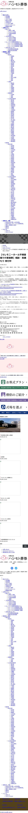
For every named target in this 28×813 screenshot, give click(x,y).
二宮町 (12, 122)
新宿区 (12, 158)
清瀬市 (12, 185)
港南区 (12, 64)
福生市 (12, 212)
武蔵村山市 (13, 219)
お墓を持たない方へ (10, 47)
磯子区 (12, 60)
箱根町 (12, 124)
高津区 (12, 87)
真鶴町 (12, 132)
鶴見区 (12, 71)
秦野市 (12, 125)
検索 (1, 543)
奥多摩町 (13, 183)
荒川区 (12, 147)
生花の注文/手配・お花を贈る (12, 222)
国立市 (12, 186)
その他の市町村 (12, 98)
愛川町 (12, 100)
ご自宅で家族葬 (12, 40)
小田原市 (13, 110)
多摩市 (12, 195)
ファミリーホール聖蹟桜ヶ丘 (6, 477)
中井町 (12, 121)
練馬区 (12, 171)
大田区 (12, 151)
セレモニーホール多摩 (5, 498)
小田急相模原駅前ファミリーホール (8, 539)
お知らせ (7, 230)
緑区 (12, 78)
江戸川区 (13, 149)
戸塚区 (12, 73)
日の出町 (13, 208)
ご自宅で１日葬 (12, 39)
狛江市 (12, 192)
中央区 (12, 94)
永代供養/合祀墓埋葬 (13, 49)
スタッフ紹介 (8, 19)
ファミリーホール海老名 (5, 518)
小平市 (12, 191)
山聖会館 (2, 456)
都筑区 (12, 70)
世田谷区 (13, 162)
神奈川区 (13, 61)
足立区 (12, 145)
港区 (12, 173)
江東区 (12, 154)
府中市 (12, 210)
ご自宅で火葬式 (12, 37)
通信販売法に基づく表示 (9, 552)
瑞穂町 (12, 215)
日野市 (12, 206)
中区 (12, 74)
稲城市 (12, 181)
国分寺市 (13, 189)
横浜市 (9, 54)
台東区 (12, 164)
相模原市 (10, 93)
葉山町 (12, 127)
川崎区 (12, 84)
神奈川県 (7, 53)
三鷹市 (12, 216)
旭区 (12, 57)
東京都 (7, 142)
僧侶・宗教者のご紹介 (10, 225)
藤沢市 (12, 129)
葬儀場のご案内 (6, 616)
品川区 (12, 155)
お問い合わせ (3, 11)
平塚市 (12, 128)
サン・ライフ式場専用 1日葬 (15, 43)
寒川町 (12, 117)
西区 (12, 76)
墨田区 (12, 161)
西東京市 (13, 198)
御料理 (7, 226)
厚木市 (12, 101)
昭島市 (12, 178)
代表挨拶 (7, 17)
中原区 (12, 90)
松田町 (12, 131)
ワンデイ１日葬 (12, 32)
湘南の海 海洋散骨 (12, 50)
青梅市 (12, 182)
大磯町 (12, 107)
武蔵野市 (13, 217)
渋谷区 (12, 156)
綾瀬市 (12, 103)
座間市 (12, 115)
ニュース (5, 793)
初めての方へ (6, 579)
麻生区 (12, 83)
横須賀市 (13, 141)
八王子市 (13, 199)
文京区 (12, 172)
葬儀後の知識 (8, 26)
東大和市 (13, 205)
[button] (8, 800)
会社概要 (7, 16)
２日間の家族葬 (12, 33)
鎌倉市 (12, 112)
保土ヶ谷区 (13, 77)
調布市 (12, 196)
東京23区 (10, 144)
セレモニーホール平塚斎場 (7, 284)
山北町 (12, 137)
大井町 (12, 108)
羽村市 (12, 200)
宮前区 (12, 91)
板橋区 (12, 148)
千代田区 (13, 166)
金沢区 (12, 63)
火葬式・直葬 (11, 30)
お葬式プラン (6, 591)
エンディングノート (10, 24)
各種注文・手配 (6, 784)
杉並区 (12, 159)
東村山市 (13, 203)
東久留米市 (13, 202)
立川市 (12, 193)
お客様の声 (8, 22)
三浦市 (12, 134)
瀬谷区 (12, 68)
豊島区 (12, 168)
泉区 (12, 59)
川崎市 (9, 81)
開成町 (12, 111)
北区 (12, 152)
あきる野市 (13, 179)
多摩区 (12, 88)
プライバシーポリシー (8, 550)
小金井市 (13, 188)
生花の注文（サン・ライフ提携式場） (14, 223)
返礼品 (7, 227)
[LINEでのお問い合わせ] (6, 812)
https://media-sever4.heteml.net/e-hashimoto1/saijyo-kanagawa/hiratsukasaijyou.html (11, 288)
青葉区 (12, 56)
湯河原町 (13, 139)
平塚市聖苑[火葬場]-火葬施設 (7, 435)
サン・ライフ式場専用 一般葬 (15, 46)
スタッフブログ (9, 232)
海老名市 (13, 105)
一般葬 (9, 34)
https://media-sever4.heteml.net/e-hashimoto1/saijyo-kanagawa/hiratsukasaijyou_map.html (11, 294)
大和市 (12, 138)
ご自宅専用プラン (9, 36)
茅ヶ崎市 (13, 120)
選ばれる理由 (8, 20)
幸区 (12, 85)
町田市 (12, 213)
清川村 (12, 114)
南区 (12, 80)
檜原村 (12, 209)
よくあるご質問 (9, 23)
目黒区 (12, 175)
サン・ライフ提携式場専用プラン (13, 42)
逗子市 (12, 118)
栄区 (12, 67)
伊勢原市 (13, 104)
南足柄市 (13, 135)
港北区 (12, 66)
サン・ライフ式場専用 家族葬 (15, 44)
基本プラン (8, 29)
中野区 (12, 169)
